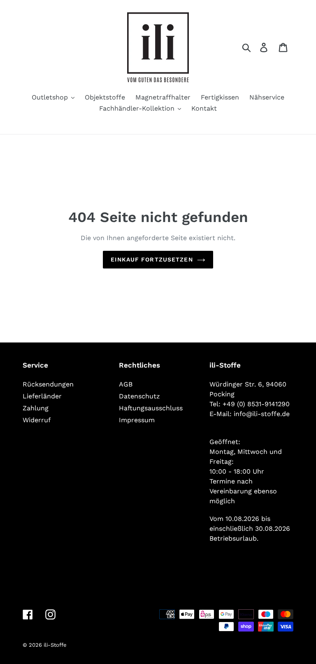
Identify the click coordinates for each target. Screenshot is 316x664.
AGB (125, 384)
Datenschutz (139, 396)
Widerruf (37, 420)
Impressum (137, 420)
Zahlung (36, 408)
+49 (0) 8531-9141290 (256, 404)
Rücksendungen (48, 384)
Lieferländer (42, 396)
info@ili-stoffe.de (262, 414)
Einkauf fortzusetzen (152, 259)
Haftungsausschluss (151, 408)
